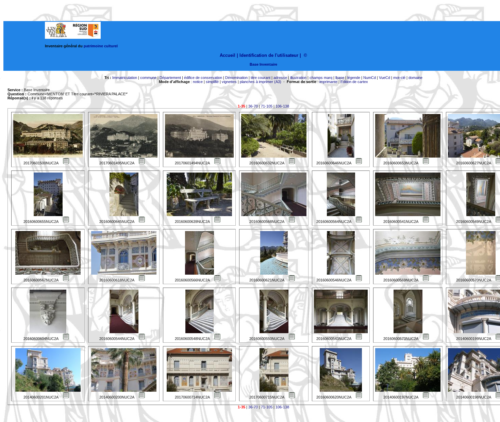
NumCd (369, 78)
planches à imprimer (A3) (260, 82)
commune (148, 78)
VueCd (384, 78)
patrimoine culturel (101, 46)
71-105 (266, 106)
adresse (280, 78)
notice (198, 82)
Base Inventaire (263, 64)
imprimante (328, 82)
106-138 (282, 106)
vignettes (229, 82)
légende (353, 78)
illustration (298, 78)
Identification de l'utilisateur (268, 55)
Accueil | (229, 55)
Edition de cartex (354, 82)
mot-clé (399, 78)
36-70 (253, 106)
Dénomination (236, 78)
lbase (339, 78)
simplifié (212, 82)
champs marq (321, 78)
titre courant (260, 78)
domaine (415, 78)
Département (170, 78)
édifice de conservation (203, 78)
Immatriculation (124, 78)
